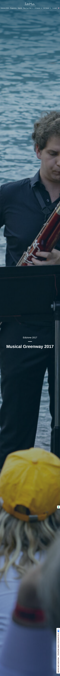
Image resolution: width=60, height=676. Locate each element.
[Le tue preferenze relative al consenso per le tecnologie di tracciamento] (58, 507)
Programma (13, 8)
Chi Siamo (46, 8)
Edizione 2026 (5, 8)
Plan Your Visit (27, 8)
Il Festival (37, 8)
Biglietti (20, 8)
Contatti (54, 8)
